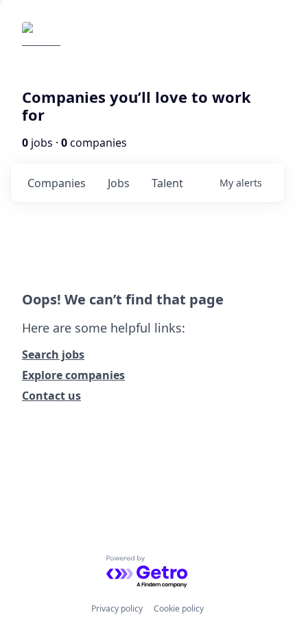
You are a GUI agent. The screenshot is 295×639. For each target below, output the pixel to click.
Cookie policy (179, 608)
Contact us (51, 395)
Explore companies (73, 375)
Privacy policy (117, 608)
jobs (119, 183)
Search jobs (53, 354)
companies (56, 183)
